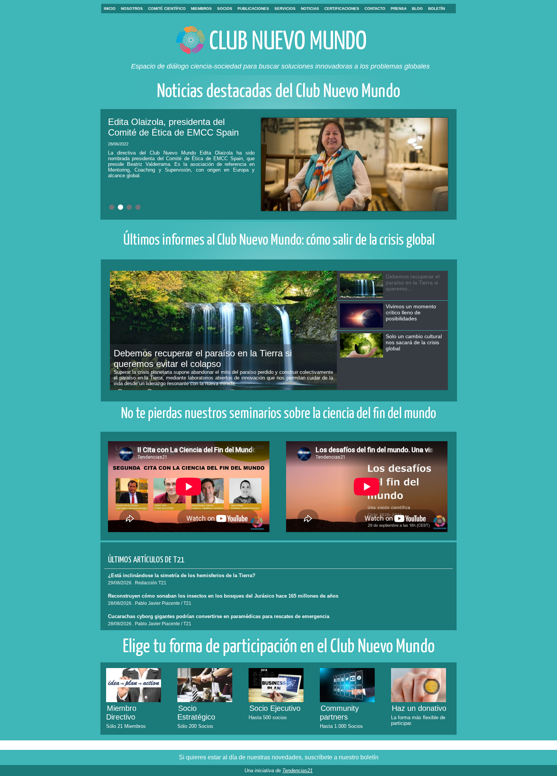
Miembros (201, 8)
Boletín (436, 8)
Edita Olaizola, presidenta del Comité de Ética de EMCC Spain (173, 127)
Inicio (110, 8)
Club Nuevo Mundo (288, 42)
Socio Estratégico (196, 712)
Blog (417, 8)
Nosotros (132, 8)
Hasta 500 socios (268, 717)
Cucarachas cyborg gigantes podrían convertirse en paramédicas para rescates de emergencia (218, 616)
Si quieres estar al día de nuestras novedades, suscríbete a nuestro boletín (279, 757)
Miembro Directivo (121, 712)
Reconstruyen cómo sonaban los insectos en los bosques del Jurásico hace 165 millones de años (223, 596)
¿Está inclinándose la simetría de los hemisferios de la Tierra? (181, 575)
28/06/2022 (118, 144)
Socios (224, 8)
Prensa (399, 8)
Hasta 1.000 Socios (341, 726)
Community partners (339, 712)
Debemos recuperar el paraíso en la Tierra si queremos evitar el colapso (203, 358)
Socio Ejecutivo (274, 708)
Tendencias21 (297, 770)
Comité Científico (167, 8)
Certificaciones (341, 8)
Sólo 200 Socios (195, 726)
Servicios (285, 8)
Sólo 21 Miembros (126, 726)
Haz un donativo (419, 708)
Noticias (310, 8)
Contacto (375, 8)
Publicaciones (253, 8)
